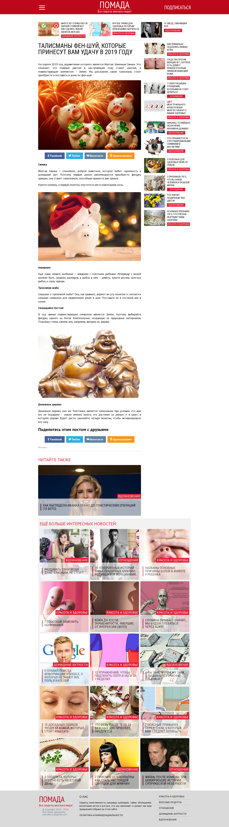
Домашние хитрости (172, 813)
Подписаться (177, 7)
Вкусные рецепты (170, 802)
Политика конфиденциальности (101, 815)
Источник (42, 447)
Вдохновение (168, 819)
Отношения (166, 808)
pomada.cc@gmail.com (55, 814)
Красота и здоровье (172, 796)
